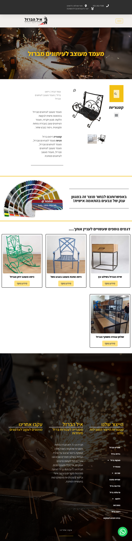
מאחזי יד (116, 466)
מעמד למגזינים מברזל (44, 140)
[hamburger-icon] (119, 21)
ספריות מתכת (114, 479)
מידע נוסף (110, 283)
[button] (116, 115)
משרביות (116, 505)
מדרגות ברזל (115, 486)
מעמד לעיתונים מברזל (50, 144)
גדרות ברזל (115, 454)
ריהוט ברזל (47, 136)
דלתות (117, 498)
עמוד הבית (56, 91)
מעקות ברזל (115, 460)
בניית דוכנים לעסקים (112, 518)
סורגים (117, 473)
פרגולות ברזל (115, 492)
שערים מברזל (114, 447)
